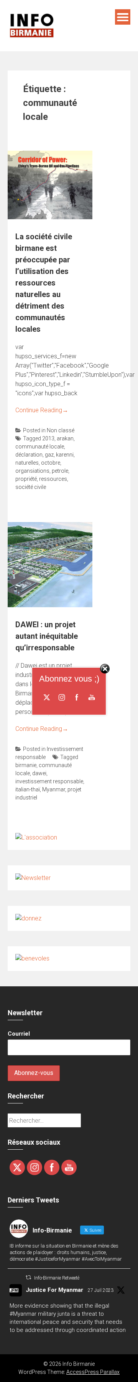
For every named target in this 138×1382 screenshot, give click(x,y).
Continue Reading (41, 410)
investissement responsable (49, 781)
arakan (65, 438)
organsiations (32, 471)
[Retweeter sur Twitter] (28, 1277)
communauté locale (39, 446)
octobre (50, 463)
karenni (65, 455)
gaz (49, 455)
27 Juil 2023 (100, 1290)
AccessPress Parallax (93, 1372)
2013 (48, 438)
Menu (122, 17)
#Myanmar (23, 1313)
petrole (60, 471)
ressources (53, 479)
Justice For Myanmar (54, 1289)
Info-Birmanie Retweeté (56, 1278)
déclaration (29, 455)
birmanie (25, 765)
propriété (26, 479)
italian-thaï (27, 789)
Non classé (60, 430)
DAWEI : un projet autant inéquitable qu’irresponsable (46, 636)
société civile (30, 487)
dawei (39, 773)
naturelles (27, 463)
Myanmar (53, 789)
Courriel (19, 1033)
